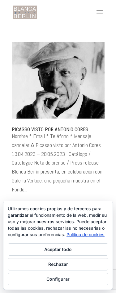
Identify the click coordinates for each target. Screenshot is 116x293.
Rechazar (58, 264)
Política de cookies (86, 234)
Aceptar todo (58, 249)
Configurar (58, 279)
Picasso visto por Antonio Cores (50, 129)
